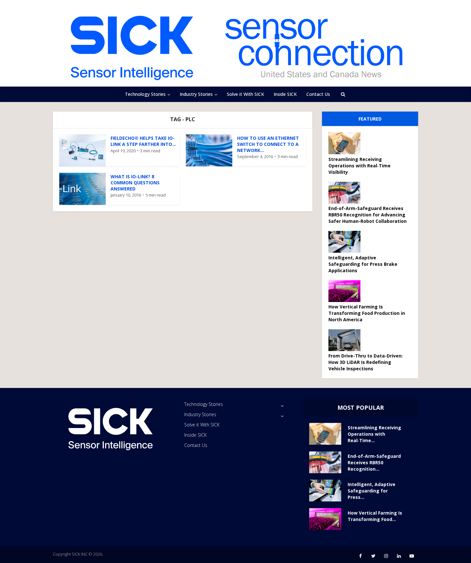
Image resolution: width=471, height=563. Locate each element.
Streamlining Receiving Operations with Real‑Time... (374, 433)
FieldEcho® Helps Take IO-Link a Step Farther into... (143, 141)
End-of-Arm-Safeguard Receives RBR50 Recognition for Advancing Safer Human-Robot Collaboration (367, 214)
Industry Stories (196, 94)
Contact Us (318, 94)
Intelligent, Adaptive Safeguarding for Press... (371, 490)
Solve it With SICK (245, 94)
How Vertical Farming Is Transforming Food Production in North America (366, 313)
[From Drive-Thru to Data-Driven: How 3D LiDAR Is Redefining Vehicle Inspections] (346, 340)
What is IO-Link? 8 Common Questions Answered (135, 182)
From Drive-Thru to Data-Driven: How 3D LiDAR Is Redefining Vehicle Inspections (365, 362)
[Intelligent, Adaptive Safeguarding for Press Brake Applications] (346, 242)
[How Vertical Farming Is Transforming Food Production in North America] (346, 291)
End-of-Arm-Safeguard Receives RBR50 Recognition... (374, 462)
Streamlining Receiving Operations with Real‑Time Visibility (359, 165)
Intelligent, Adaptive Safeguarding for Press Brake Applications (362, 264)
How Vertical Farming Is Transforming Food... (375, 516)
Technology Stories (145, 94)
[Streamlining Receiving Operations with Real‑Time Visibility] (346, 143)
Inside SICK (285, 94)
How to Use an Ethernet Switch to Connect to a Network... (268, 144)
